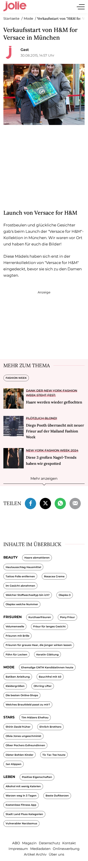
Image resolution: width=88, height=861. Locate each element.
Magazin (29, 843)
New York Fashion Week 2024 (52, 450)
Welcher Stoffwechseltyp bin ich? (28, 595)
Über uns (56, 854)
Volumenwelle (15, 626)
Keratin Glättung (47, 654)
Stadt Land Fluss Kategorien (24, 814)
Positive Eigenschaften (37, 777)
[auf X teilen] (45, 503)
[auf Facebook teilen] (30, 503)
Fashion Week (16, 377)
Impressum (18, 849)
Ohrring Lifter (43, 686)
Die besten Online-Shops (22, 695)
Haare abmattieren (37, 557)
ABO (16, 843)
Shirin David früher (18, 726)
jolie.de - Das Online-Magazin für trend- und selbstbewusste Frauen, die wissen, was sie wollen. (14, 7)
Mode (8, 667)
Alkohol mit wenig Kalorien (23, 786)
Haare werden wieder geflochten (54, 402)
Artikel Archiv (35, 854)
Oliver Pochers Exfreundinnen (25, 745)
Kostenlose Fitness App (21, 804)
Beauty (10, 557)
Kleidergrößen (15, 686)
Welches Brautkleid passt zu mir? (28, 704)
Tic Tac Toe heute (53, 754)
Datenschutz (49, 843)
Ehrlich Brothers (50, 726)
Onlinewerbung (66, 849)
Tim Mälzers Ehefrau (35, 717)
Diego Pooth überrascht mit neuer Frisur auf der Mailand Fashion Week (55, 431)
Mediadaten (40, 849)
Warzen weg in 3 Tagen (21, 795)
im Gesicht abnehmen (20, 585)
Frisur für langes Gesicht (49, 626)
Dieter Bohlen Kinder (19, 754)
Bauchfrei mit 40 (50, 676)
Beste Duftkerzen (57, 795)
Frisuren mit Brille (17, 635)
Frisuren (12, 617)
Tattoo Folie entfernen (20, 576)
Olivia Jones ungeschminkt (23, 736)
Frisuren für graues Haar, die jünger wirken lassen (39, 645)
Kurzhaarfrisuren (39, 617)
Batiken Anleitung (18, 676)
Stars (9, 717)
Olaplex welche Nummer (22, 604)
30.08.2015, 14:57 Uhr (37, 55)
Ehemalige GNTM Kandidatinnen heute (47, 667)
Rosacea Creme (54, 576)
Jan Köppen (13, 764)
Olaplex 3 (65, 595)
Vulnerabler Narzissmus (21, 823)
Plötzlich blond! (41, 418)
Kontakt (69, 843)
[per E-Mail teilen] (75, 503)
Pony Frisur (67, 617)
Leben (9, 777)
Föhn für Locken (16, 654)
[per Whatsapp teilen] (60, 503)
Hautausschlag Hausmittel (23, 567)
